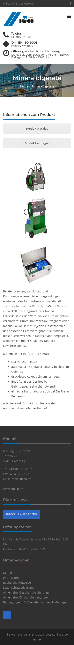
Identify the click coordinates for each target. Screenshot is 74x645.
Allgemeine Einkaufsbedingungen (26, 597)
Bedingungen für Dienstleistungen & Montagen (35, 602)
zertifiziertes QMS (22, 46)
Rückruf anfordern (21, 514)
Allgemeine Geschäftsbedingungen (27, 592)
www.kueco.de (13, 489)
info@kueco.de (21, 479)
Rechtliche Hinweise (17, 582)
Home (24, 86)
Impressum (11, 578)
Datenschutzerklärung (18, 587)
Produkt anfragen (37, 143)
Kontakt (8, 573)
